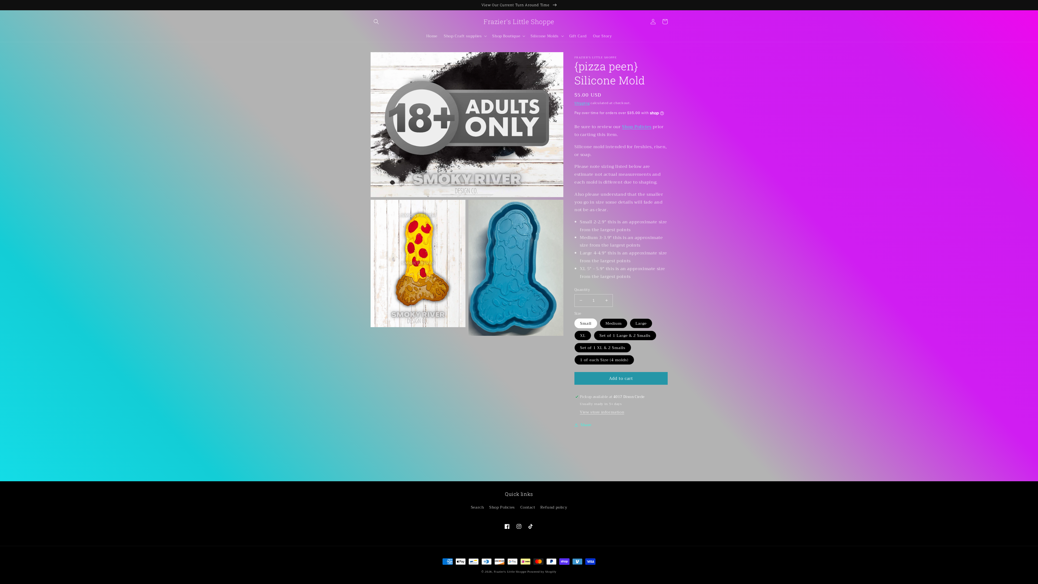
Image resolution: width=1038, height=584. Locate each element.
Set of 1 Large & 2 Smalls (625, 335)
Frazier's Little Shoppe (510, 571)
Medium (614, 323)
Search (477, 507)
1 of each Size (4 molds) (604, 360)
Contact (527, 507)
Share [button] (586, 425)
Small (585, 323)
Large (641, 323)
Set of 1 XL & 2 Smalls (603, 347)
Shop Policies (636, 127)
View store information (602, 412)
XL (582, 335)
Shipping (582, 103)
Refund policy (553, 507)
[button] (376, 22)
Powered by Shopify (542, 571)
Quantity (582, 290)
